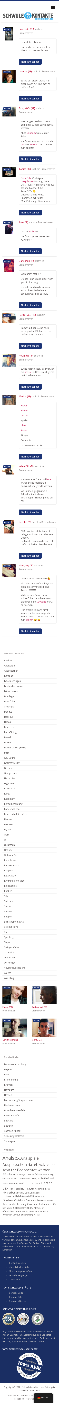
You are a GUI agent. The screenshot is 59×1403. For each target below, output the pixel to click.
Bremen (8, 1084)
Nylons (7, 829)
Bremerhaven (26, 33)
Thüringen (9, 1141)
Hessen (8, 1095)
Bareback (9, 675)
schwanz (34, 144)
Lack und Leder (12, 809)
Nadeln (8, 819)
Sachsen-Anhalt (12, 1130)
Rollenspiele (10, 885)
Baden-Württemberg (15, 1064)
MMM (31, 1196)
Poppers (8, 870)
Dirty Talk (26, 178)
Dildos (7, 721)
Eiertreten (9, 727)
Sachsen (8, 1125)
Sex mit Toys (11, 926)
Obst (6, 834)
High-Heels (10, 783)
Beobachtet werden (14, 686)
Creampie (9, 706)
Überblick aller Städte (19, 1267)
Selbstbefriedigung (14, 921)
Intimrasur (9, 788)
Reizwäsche (10, 875)
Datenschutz (27, 1395)
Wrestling (9, 978)
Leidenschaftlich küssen (16, 814)
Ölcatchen (9, 844)
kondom (31, 132)
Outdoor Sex (11, 855)
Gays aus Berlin (16, 1292)
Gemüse (8, 768)
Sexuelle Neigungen (18, 1275)
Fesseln (8, 737)
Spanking (9, 937)
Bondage (9, 696)
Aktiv (23, 425)
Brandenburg (11, 1079)
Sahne (7, 906)
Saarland (8, 1120)
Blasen (24, 410)
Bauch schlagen (12, 681)
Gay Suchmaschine (18, 1263)
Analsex (8, 660)
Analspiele (9, 665)
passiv (28, 372)
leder (49, 479)
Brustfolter (10, 701)
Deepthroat (27, 181)
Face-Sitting (10, 732)
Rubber (8, 890)
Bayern (8, 1069)
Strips (7, 942)
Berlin (7, 1074)
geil (22, 144)
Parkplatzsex (11, 860)
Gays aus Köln (15, 1297)
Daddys (8, 711)
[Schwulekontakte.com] (28, 16)
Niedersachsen (12, 1105)
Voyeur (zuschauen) (14, 967)
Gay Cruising (34, 1243)
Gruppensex (10, 773)
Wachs (7, 972)
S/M (6, 896)
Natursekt (9, 824)
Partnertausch (11, 865)
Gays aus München (18, 1301)
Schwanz (41, 601)
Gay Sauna (9, 757)
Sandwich (9, 911)
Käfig (7, 793)
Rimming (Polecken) (14, 880)
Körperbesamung (13, 803)
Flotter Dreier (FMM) (15, 747)
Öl (5, 839)
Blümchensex (11, 691)
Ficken (32, 231)
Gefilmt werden (12, 762)
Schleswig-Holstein (14, 1136)
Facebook (19, 1398)
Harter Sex (9, 778)
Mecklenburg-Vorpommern (18, 1100)
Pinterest (30, 1398)
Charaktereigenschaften (20, 1271)
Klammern (9, 798)
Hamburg (9, 1089)
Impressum (13, 1395)
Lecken (24, 415)
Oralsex (8, 850)
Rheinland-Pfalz (12, 1115)
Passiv (24, 430)
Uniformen (9, 962)
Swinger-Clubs (11, 947)
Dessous (8, 716)
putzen (29, 619)
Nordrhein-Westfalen (15, 1110)
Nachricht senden (30, 61)
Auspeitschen (11, 670)
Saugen (8, 916)
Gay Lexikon (14, 1279)
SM (6, 931)
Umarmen (9, 957)
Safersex (8, 901)
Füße (7, 752)
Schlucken (7, 1208)
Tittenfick (9, 952)
